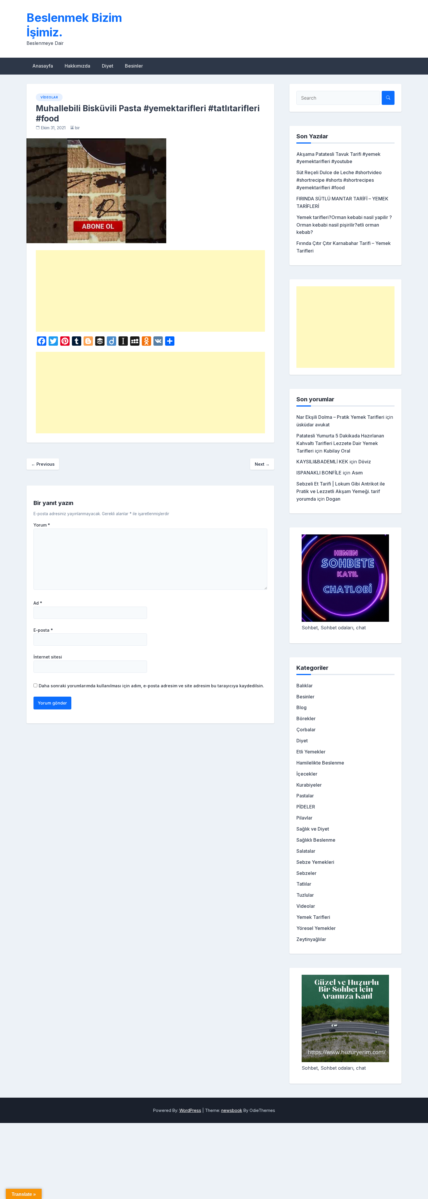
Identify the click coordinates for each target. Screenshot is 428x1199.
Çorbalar (306, 729)
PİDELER (305, 807)
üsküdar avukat (313, 425)
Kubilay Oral (337, 451)
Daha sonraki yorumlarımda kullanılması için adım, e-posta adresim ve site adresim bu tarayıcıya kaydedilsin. (151, 685)
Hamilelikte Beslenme (320, 763)
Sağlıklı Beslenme (315, 840)
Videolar (49, 97)
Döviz (364, 462)
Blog (301, 707)
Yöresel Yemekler (316, 928)
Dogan (333, 499)
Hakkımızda (77, 66)
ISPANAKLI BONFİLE (319, 473)
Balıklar (304, 685)
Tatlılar (303, 884)
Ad (37, 603)
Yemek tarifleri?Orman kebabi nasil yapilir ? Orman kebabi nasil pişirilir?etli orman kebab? (344, 224)
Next (262, 464)
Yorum (41, 525)
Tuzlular (305, 895)
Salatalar (305, 851)
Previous (42, 464)
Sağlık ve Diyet (312, 829)
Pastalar (305, 796)
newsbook (231, 1110)
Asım (357, 473)
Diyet (107, 66)
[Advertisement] (150, 291)
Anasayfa (42, 66)
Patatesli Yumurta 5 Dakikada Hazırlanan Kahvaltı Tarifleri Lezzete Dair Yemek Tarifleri (340, 443)
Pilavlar (304, 818)
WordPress (190, 1110)
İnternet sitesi (47, 657)
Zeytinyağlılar (311, 939)
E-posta (43, 630)
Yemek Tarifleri (313, 917)
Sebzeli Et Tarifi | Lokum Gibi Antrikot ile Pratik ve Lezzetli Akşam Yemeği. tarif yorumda (340, 491)
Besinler (134, 66)
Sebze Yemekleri (315, 862)
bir (77, 128)
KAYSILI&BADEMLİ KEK (322, 462)
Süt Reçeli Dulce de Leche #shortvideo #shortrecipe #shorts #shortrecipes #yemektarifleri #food (339, 179)
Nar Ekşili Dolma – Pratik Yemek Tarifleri (340, 417)
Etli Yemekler (311, 752)
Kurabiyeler (309, 785)
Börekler (306, 718)
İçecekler (306, 774)
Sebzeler (306, 873)
